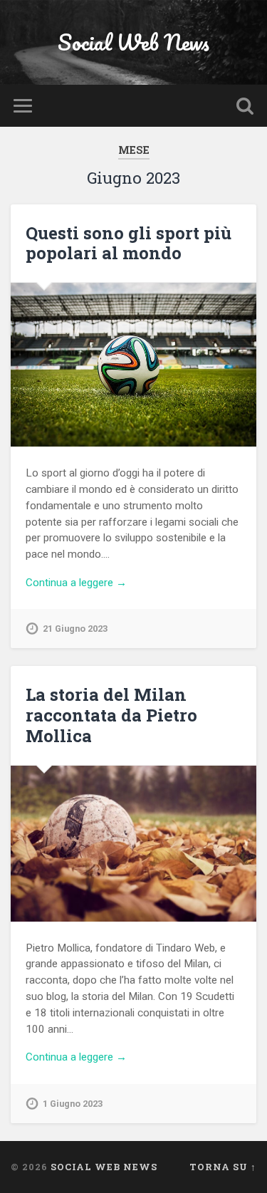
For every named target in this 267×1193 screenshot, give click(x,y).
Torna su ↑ (222, 1166)
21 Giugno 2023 (75, 628)
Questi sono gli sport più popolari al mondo (128, 243)
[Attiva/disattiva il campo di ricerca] (244, 106)
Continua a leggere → (76, 582)
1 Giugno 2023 (73, 1103)
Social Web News (133, 42)
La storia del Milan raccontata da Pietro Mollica (111, 715)
